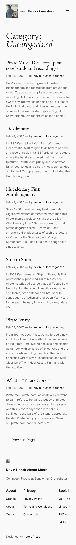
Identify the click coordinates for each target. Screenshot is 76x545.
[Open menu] (67, 11)
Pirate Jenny (18, 320)
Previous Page (20, 440)
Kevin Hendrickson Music (37, 11)
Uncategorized (54, 75)
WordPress (33, 536)
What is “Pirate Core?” (28, 380)
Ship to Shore (19, 259)
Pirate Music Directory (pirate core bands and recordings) (35, 65)
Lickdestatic (17, 129)
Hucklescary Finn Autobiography (23, 192)
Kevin (37, 75)
